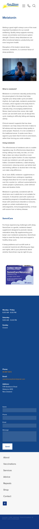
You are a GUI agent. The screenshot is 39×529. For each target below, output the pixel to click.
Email (4, 422)
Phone (4, 414)
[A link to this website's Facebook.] (5, 503)
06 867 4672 (7, 372)
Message (5, 430)
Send (7, 446)
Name (4, 407)
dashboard (16, 517)
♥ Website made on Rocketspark (17, 518)
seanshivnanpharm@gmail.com (13, 379)
